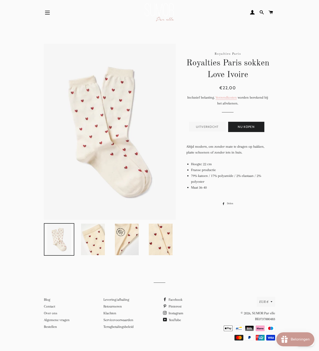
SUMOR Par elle (263, 313)
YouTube (174, 320)
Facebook (175, 299)
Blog (47, 299)
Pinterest (174, 306)
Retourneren (112, 306)
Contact (49, 306)
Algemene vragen (57, 320)
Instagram (175, 313)
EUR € (263, 302)
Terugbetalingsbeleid (118, 327)
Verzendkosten (226, 97)
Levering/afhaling (116, 299)
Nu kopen (246, 127)
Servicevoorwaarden (118, 320)
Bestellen (50, 327)
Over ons (50, 313)
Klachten (109, 313)
